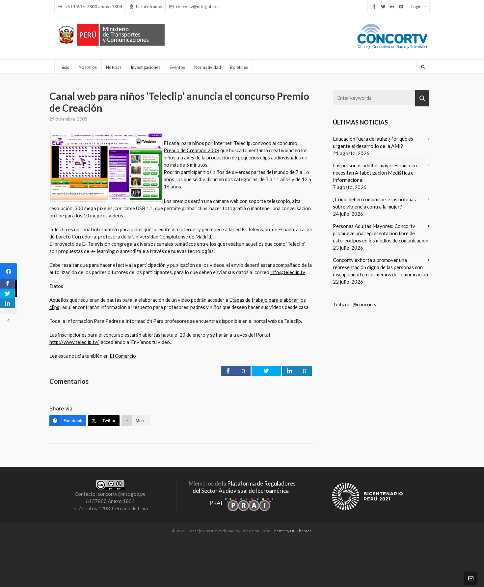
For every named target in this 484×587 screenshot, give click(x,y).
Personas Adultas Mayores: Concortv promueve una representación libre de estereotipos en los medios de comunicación (380, 233)
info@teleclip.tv (287, 272)
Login (416, 6)
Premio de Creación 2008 (191, 150)
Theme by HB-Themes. (292, 530)
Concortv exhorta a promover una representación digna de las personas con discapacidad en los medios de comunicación (380, 267)
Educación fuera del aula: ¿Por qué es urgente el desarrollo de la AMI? (373, 142)
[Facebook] (8, 271)
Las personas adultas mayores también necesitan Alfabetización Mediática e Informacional (375, 172)
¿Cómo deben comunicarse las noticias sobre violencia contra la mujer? (374, 203)
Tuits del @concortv (355, 304)
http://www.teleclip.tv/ (74, 342)
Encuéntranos (149, 6)
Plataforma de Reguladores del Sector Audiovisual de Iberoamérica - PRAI (244, 493)
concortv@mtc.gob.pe (197, 6)
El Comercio (123, 356)
